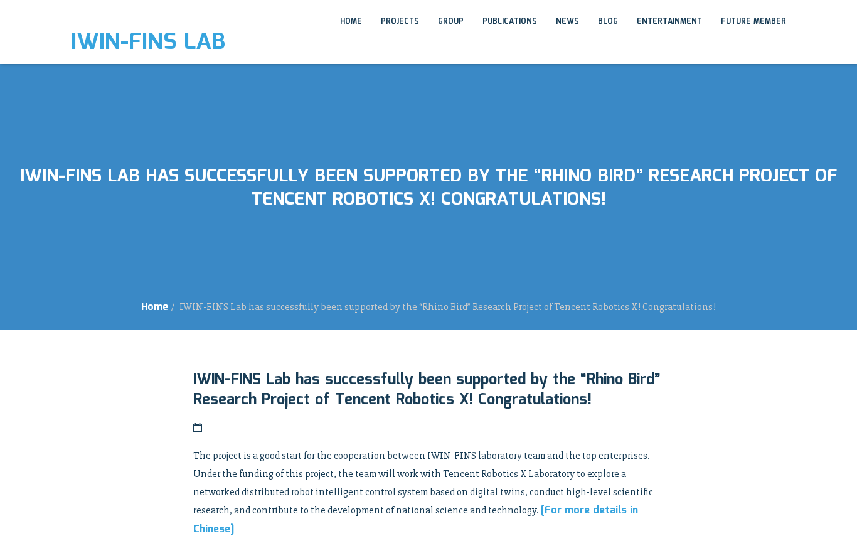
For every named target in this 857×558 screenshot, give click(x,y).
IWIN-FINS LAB (148, 42)
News (567, 22)
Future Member (753, 22)
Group (451, 22)
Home (351, 22)
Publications (509, 22)
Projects (400, 22)
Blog (608, 22)
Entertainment (669, 22)
